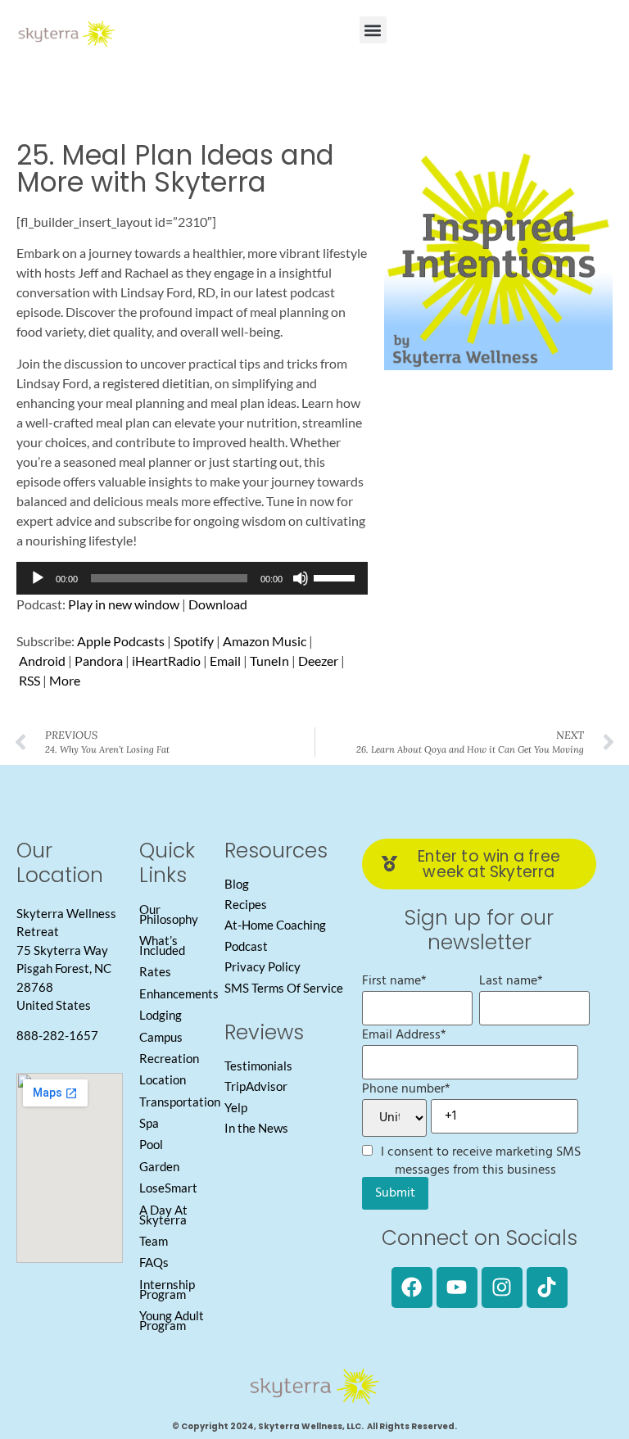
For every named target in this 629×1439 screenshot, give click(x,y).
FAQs (154, 1262)
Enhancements (179, 993)
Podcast (246, 946)
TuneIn (269, 660)
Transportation (179, 1101)
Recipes (245, 904)
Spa (149, 1122)
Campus (161, 1036)
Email (225, 660)
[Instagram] (502, 1287)
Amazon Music (264, 641)
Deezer (318, 660)
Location (162, 1079)
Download (217, 604)
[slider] (337, 576)
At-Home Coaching (275, 924)
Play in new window (123, 604)
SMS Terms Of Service (283, 987)
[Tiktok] (547, 1287)
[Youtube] (457, 1287)
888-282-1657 (57, 1035)
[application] (192, 578)
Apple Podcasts (121, 641)
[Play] (37, 578)
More (64, 680)
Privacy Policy (262, 966)
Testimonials (258, 1065)
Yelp (235, 1107)
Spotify (194, 641)
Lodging (160, 1014)
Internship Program (167, 1289)
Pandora (99, 660)
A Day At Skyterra (163, 1214)
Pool (151, 1144)
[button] (373, 29)
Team (153, 1240)
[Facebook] (411, 1287)
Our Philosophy (168, 914)
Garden (159, 1166)
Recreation (169, 1058)
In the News (256, 1127)
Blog (236, 883)
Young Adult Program (171, 1320)
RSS (29, 680)
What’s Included (162, 945)
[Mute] (300, 578)
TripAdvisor (255, 1086)
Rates (155, 971)
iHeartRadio (166, 660)
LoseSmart (168, 1187)
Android (42, 660)
